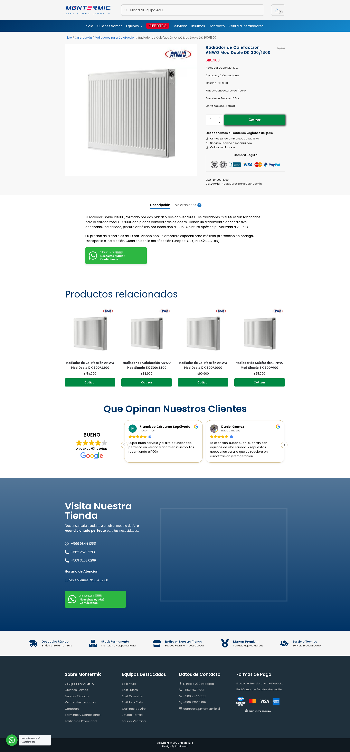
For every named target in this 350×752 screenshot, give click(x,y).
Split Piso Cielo (132, 702)
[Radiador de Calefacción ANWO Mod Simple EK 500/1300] (146, 332)
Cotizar (255, 119)
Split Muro (129, 684)
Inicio (68, 38)
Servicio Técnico (77, 696)
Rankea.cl (181, 746)
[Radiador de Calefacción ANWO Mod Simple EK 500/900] (259, 332)
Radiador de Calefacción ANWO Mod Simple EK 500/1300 (147, 365)
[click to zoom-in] (131, 110)
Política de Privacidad (81, 721)
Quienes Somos (76, 690)
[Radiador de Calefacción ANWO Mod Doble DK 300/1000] (279, 48)
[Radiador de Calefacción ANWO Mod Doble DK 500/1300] (90, 332)
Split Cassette (132, 696)
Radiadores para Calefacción (115, 38)
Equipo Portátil (132, 715)
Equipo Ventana (134, 721)
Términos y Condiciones (83, 715)
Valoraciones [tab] (187, 205)
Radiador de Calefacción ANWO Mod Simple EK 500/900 (259, 365)
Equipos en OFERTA (79, 684)
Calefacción (83, 38)
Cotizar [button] (90, 382)
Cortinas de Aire (134, 709)
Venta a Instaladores (80, 702)
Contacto (72, 709)
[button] (278, 10)
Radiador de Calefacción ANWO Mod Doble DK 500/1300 (90, 365)
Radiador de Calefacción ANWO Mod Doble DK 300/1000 (203, 365)
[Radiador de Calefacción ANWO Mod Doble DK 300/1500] (283, 48)
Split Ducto (130, 690)
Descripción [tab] (160, 205)
